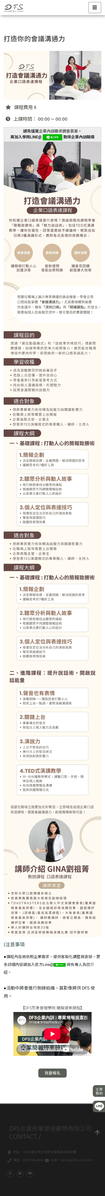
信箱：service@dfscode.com (72, 1160)
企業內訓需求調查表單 (58, 131)
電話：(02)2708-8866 (28, 1160)
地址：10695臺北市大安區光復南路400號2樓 (44, 1152)
